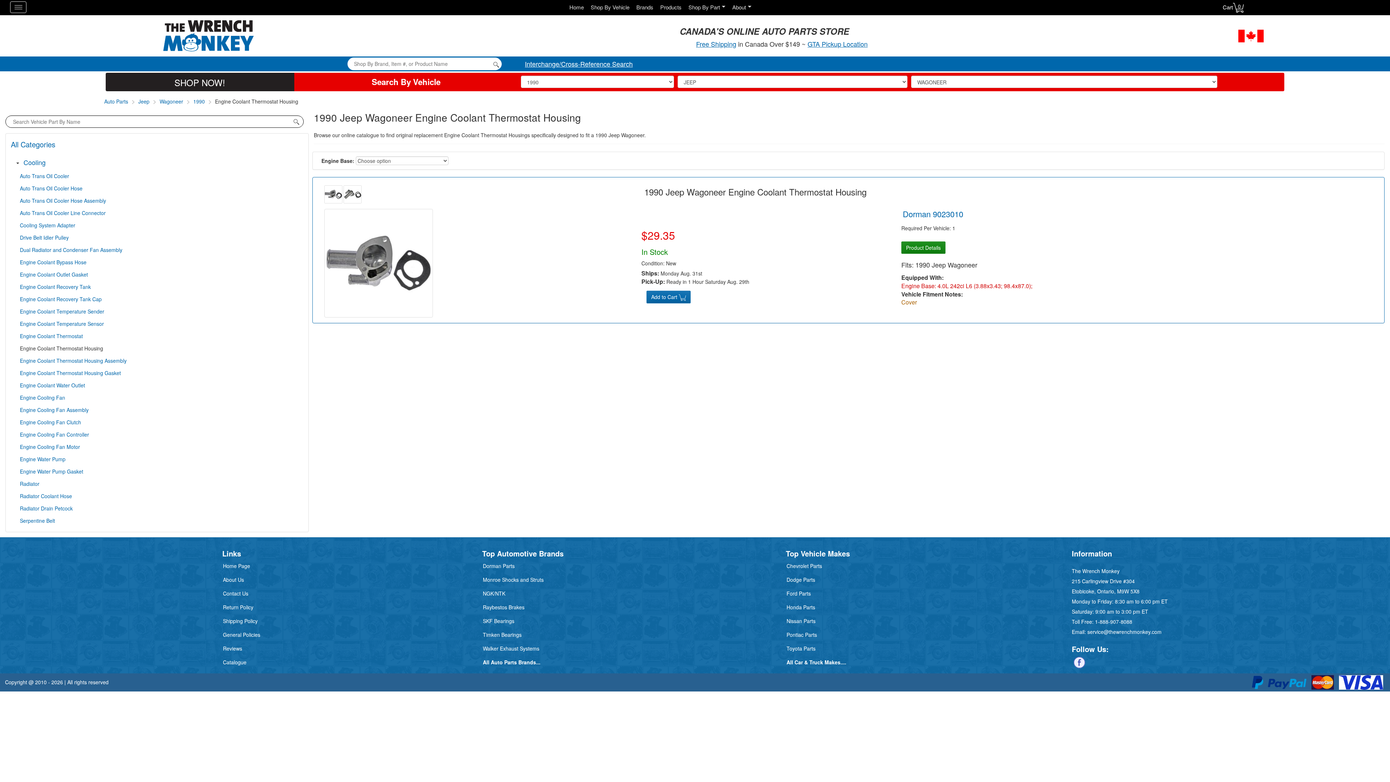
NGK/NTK (494, 593)
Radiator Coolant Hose (46, 496)
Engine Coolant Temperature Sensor (62, 323)
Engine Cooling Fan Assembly (54, 409)
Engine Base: (337, 160)
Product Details (923, 247)
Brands (644, 7)
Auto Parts (116, 101)
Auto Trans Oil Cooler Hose (51, 188)
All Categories (33, 144)
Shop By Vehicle (610, 7)
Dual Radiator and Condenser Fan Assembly (71, 249)
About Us (233, 579)
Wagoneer (171, 101)
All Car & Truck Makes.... (816, 662)
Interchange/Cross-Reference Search (579, 63)
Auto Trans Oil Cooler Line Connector (63, 212)
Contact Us (235, 593)
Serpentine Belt (37, 520)
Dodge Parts (801, 579)
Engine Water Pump (43, 459)
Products (671, 7)
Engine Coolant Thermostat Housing (61, 348)
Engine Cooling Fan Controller (54, 434)
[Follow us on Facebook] (1079, 661)
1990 (199, 101)
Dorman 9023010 (933, 213)
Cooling (35, 162)
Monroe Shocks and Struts (513, 579)
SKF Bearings (498, 621)
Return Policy (238, 607)
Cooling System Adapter (47, 225)
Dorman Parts (499, 565)
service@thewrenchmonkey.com (1124, 631)
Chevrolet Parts (804, 565)
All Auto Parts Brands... (511, 662)
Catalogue (235, 662)
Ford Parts (799, 593)
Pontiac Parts (802, 634)
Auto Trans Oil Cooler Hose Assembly (63, 200)
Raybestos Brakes (504, 607)
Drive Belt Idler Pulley (44, 237)
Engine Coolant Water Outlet (52, 385)
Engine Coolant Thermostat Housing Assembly (73, 360)
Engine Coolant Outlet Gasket (54, 274)
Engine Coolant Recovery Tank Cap (61, 299)
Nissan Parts (801, 621)
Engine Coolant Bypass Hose (53, 262)
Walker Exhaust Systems (511, 648)
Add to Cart (665, 296)
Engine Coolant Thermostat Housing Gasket (70, 373)
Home (576, 7)
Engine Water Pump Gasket (51, 471)
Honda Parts (801, 607)
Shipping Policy (240, 621)
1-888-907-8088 (1113, 621)
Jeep (143, 101)
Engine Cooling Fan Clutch (50, 422)
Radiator (29, 483)
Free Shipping (716, 44)
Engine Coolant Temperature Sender (62, 311)
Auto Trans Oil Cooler (44, 176)
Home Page (236, 565)
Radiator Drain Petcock (46, 508)
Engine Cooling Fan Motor (50, 446)
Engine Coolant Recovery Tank (55, 286)
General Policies (241, 634)
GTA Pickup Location (838, 44)
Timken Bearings (502, 634)
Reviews (232, 648)
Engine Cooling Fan (42, 397)
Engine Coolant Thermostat (51, 336)
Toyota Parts (801, 648)
